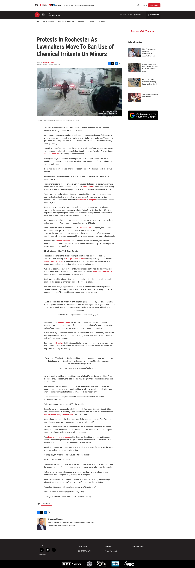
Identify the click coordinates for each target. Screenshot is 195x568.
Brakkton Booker (48, 63)
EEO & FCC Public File (84, 551)
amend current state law (53, 261)
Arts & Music (48, 21)
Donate (155, 5)
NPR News (46, 504)
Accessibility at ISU (138, 546)
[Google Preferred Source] (143, 115)
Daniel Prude (88, 187)
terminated (81, 200)
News (37, 21)
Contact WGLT (82, 546)
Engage (102, 21)
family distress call (63, 241)
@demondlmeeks (57, 307)
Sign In (144, 5)
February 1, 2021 (93, 315)
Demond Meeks (64, 322)
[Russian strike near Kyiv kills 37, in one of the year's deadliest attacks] (134, 67)
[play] (37, 15)
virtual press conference (75, 258)
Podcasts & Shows (66, 21)
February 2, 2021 (94, 368)
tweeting (59, 343)
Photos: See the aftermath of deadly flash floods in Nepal (149, 82)
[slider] (46, 15)
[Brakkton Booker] (41, 524)
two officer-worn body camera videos (59, 414)
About (92, 21)
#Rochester (79, 310)
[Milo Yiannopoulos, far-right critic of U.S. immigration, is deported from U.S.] (134, 52)
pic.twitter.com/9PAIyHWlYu (79, 364)
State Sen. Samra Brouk (102, 272)
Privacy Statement (111, 551)
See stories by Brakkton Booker (61, 525)
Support (81, 21)
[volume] (43, 15)
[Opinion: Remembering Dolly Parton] (134, 97)
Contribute (108, 546)
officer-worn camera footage (58, 437)
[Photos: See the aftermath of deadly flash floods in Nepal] (134, 82)
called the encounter (52, 154)
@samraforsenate (107, 304)
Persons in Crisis (86, 228)
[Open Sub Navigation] (40, 21)
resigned (92, 200)
